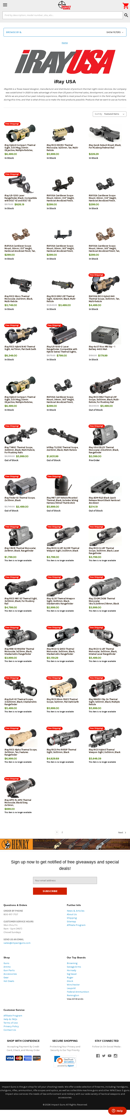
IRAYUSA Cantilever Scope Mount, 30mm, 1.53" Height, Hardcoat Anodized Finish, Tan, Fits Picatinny (20, 250)
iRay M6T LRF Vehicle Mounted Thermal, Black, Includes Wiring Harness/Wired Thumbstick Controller (62, 501)
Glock (70, 981)
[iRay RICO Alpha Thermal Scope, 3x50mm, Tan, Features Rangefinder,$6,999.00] (21, 738)
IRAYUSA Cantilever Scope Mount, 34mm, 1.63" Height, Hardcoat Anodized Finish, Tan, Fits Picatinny (104, 250)
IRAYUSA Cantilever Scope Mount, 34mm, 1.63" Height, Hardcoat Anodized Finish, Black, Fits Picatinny (60, 401)
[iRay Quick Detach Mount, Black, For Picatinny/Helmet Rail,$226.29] (105, 133)
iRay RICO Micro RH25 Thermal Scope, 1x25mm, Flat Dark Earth (63, 700)
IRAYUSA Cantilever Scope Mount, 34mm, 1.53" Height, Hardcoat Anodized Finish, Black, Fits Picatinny (60, 199)
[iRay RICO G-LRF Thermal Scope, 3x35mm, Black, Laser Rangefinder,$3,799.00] (105, 536)
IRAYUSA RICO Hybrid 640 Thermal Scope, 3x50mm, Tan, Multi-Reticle (104, 299)
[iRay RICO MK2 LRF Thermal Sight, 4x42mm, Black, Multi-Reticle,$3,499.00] (63, 284)
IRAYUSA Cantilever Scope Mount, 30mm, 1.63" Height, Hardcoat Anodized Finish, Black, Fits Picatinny (60, 250)
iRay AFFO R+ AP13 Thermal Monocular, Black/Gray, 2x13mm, (18, 802)
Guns (6, 963)
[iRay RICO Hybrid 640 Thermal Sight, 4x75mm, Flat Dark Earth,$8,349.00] (21, 335)
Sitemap (71, 921)
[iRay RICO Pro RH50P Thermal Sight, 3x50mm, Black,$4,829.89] (63, 738)
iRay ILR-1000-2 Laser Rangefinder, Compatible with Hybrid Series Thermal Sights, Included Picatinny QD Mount (62, 350)
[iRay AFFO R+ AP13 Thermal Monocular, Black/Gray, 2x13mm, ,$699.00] (21, 788)
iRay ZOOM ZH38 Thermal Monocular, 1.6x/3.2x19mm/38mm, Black (104, 601)
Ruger (70, 977)
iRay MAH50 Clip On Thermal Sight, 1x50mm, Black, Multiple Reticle (104, 702)
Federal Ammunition (78, 991)
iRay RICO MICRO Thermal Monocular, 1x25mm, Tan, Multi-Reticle (63, 147)
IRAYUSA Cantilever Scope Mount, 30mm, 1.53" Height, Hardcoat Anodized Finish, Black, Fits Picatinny (102, 199)
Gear (6, 977)
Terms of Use (11, 1022)
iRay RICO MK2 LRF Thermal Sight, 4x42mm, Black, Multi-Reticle (61, 299)
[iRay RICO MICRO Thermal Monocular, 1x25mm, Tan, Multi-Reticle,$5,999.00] (63, 133)
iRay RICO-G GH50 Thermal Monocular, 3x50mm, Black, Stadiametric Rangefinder (61, 651)
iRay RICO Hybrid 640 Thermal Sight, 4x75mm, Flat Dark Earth (20, 347)
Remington (73, 995)
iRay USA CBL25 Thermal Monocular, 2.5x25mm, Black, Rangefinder (104, 450)
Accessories (10, 974)
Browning (72, 963)
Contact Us (10, 1029)
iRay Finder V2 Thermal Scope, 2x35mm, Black (20, 499)
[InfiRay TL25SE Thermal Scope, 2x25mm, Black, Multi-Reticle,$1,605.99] (63, 435)
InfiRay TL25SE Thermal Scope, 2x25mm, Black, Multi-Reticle (62, 448)
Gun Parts (9, 970)
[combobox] (63, 15)
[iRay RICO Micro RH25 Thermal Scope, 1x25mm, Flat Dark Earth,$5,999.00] (63, 687)
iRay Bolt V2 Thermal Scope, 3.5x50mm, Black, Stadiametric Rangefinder (21, 702)
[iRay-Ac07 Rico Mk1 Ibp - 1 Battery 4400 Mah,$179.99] (105, 335)
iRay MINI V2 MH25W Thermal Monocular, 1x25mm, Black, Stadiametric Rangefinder (19, 651)
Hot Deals (9, 981)
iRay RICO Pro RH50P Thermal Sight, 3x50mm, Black (61, 750)
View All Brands (75, 999)
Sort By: (98, 114)
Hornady (71, 970)
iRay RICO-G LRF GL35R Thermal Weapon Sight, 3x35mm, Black (63, 549)
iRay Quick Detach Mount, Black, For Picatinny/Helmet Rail (105, 146)
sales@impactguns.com (17, 943)
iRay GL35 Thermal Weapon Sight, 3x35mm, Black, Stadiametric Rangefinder (61, 601)
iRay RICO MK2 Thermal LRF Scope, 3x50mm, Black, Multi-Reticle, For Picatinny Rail (104, 399)
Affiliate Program (76, 925)
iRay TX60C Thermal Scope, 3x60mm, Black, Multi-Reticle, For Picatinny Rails (20, 450)
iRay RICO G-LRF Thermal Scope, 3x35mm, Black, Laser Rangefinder (104, 551)
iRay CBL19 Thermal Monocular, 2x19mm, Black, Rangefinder (20, 549)
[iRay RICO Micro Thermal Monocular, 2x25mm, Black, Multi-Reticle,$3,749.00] (21, 284)
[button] (65, 32)
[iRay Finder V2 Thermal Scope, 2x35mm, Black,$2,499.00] (21, 486)
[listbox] (115, 114)
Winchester (73, 984)
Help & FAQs (10, 1019)
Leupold (71, 988)
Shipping (72, 918)
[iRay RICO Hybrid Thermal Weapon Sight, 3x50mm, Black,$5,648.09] (105, 738)
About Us (72, 914)
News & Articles (75, 910)
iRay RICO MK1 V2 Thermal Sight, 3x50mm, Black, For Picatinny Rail (21, 601)
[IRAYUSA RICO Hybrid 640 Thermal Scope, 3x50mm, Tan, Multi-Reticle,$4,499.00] (105, 284)
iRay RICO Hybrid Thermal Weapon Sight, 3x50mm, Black (105, 750)
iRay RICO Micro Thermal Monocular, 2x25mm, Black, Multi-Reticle (19, 299)
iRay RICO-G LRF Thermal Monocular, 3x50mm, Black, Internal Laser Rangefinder (103, 651)
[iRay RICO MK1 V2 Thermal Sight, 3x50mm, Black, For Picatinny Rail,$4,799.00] (21, 587)
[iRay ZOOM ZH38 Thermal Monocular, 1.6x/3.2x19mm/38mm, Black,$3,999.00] (105, 587)
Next (121, 832)
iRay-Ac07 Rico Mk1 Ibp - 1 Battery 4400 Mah (102, 347)
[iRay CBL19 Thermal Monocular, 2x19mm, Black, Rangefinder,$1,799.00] (21, 536)
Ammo (7, 966)
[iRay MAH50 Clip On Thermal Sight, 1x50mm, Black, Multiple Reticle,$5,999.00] (105, 687)
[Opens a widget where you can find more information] (117, 1111)
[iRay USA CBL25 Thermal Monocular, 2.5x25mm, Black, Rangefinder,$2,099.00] (105, 435)
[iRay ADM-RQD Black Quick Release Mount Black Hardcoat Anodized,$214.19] (105, 486)
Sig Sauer (72, 974)
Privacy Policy (11, 1026)
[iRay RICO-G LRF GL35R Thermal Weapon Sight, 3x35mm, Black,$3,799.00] (63, 536)
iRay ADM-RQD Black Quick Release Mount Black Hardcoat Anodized (104, 500)
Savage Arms (74, 966)
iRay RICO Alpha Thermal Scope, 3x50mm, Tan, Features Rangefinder (21, 752)
